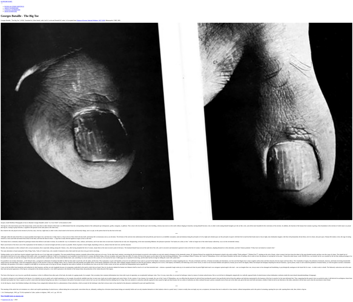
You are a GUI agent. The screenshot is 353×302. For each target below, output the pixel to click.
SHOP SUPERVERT (10, 11)
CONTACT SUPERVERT (12, 10)
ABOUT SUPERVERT (11, 8)
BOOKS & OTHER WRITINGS (14, 6)
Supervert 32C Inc (7, 299)
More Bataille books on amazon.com (12, 296)
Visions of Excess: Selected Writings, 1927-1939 (91, 20)
